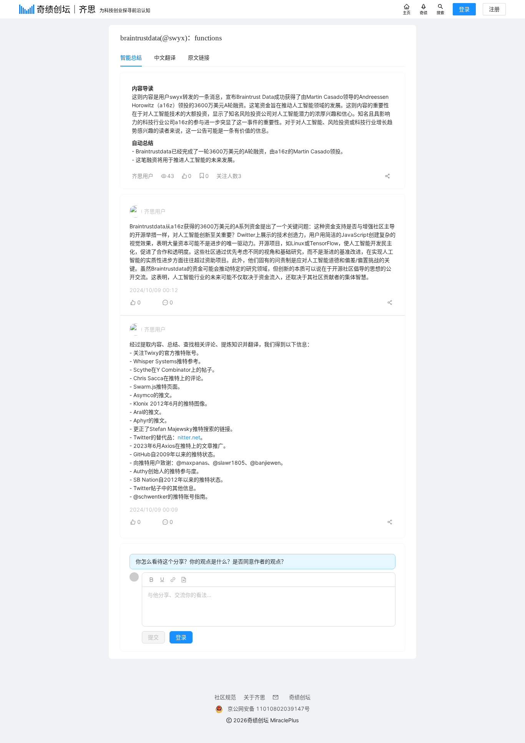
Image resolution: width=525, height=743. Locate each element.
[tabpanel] (262, 362)
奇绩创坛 (300, 697)
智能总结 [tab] (131, 57)
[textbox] (268, 607)
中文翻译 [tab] (165, 57)
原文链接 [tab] (198, 57)
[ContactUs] (277, 697)
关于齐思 (254, 697)
